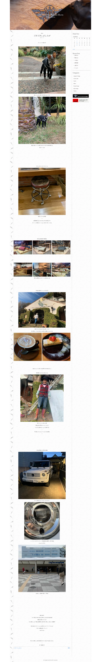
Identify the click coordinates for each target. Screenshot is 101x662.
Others (74, 83)
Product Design (76, 86)
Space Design (75, 88)
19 (79, 43)
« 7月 (74, 49)
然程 (69, 647)
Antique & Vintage (76, 76)
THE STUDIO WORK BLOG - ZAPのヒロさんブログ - (50, 15)
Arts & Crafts (75, 78)
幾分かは (76, 57)
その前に (76, 60)
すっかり (76, 68)
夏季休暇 (76, 62)
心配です (76, 65)
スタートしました (17, 647)
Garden (74, 81)
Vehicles (74, 91)
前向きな (76, 55)
